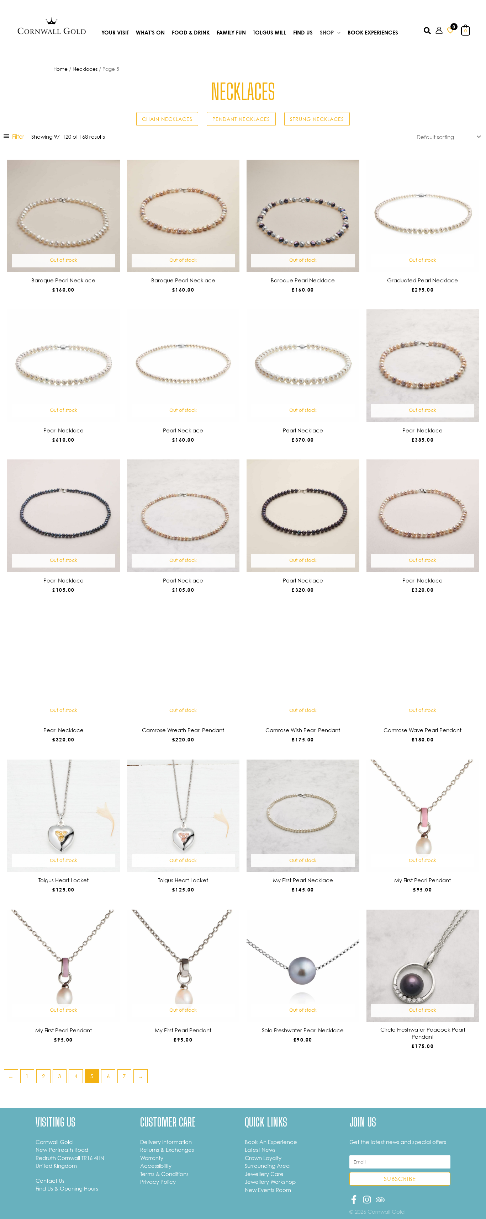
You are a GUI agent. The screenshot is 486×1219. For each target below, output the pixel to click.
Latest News (260, 1149)
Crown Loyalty (263, 1158)
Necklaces (85, 69)
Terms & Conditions (164, 1174)
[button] (337, 33)
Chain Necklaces (167, 119)
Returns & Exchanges (167, 1149)
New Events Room (268, 1190)
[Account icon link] (439, 30)
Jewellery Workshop (270, 1181)
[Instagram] (367, 1199)
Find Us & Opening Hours (67, 1188)
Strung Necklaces (317, 119)
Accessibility (155, 1165)
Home (60, 69)
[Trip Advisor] (380, 1199)
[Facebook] (353, 1199)
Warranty (151, 1158)
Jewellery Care (264, 1174)
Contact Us (50, 1180)
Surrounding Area (267, 1165)
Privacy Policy (158, 1181)
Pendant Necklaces (241, 119)
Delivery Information (166, 1142)
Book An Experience (271, 1142)
